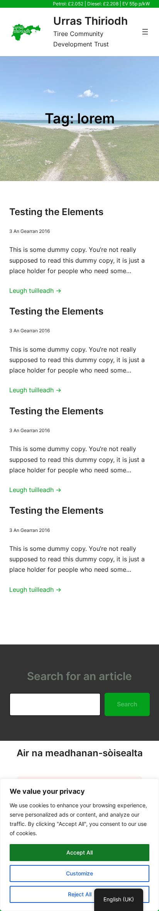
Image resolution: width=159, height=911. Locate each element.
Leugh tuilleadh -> (35, 290)
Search (127, 704)
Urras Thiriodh (90, 20)
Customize (79, 873)
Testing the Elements (56, 211)
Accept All (79, 852)
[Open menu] (145, 31)
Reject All (79, 894)
